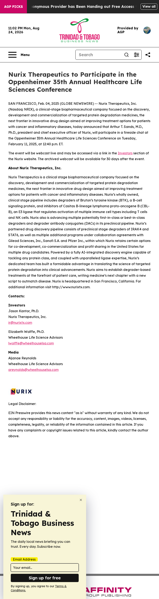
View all (148, 6)
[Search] (126, 55)
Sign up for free (45, 577)
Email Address (24, 559)
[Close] (81, 500)
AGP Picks (13, 7)
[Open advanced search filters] (136, 55)
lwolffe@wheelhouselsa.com (31, 343)
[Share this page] (148, 55)
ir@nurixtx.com (20, 322)
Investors (125, 153)
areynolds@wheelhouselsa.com (33, 370)
